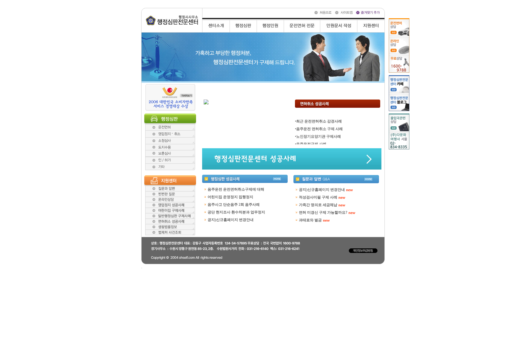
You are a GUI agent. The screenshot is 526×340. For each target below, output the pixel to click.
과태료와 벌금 (310, 220)
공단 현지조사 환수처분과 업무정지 (236, 212)
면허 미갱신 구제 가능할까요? (323, 212)
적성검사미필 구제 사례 (318, 197)
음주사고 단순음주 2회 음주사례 (234, 204)
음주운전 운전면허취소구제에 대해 (236, 189)
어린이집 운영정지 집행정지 (230, 197)
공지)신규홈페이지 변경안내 (231, 220)
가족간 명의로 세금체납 (318, 205)
